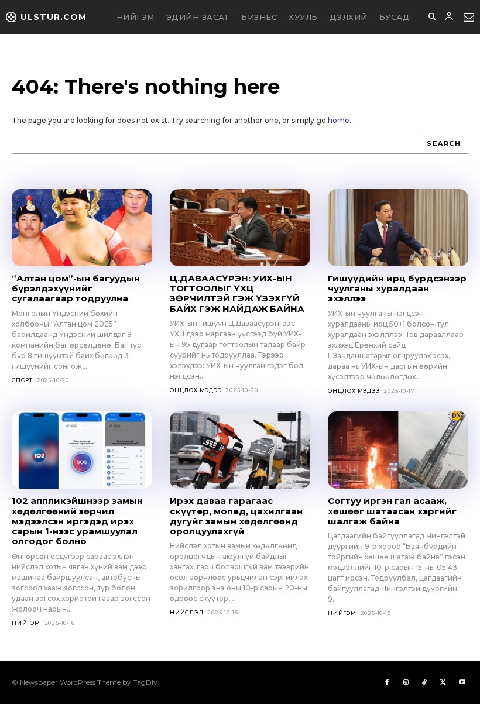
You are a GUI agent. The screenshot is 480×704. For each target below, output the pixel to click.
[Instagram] (405, 682)
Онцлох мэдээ (196, 390)
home (338, 120)
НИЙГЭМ (26, 623)
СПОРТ (22, 380)
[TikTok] (424, 682)
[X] (443, 682)
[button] (432, 17)
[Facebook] (386, 682)
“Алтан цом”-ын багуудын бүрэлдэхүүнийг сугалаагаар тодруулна (76, 288)
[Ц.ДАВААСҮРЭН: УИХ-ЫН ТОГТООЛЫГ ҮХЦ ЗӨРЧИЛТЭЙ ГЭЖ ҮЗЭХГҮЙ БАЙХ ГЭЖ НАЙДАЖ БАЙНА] (240, 227)
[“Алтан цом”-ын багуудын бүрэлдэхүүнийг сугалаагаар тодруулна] (82, 227)
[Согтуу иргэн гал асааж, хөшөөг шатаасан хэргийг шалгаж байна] (398, 450)
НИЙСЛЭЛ (187, 612)
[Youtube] (461, 682)
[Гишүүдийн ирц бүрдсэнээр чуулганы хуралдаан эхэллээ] (398, 227)
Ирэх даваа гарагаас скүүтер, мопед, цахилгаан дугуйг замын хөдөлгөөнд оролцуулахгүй (236, 516)
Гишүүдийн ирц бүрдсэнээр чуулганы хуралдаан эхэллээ (397, 288)
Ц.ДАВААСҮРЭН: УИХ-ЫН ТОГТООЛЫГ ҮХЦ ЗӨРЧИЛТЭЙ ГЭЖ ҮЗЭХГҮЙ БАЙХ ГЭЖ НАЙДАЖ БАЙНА (237, 293)
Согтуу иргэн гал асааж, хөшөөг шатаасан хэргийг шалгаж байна (392, 511)
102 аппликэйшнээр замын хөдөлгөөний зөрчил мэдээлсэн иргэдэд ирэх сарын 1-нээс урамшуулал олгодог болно (77, 521)
